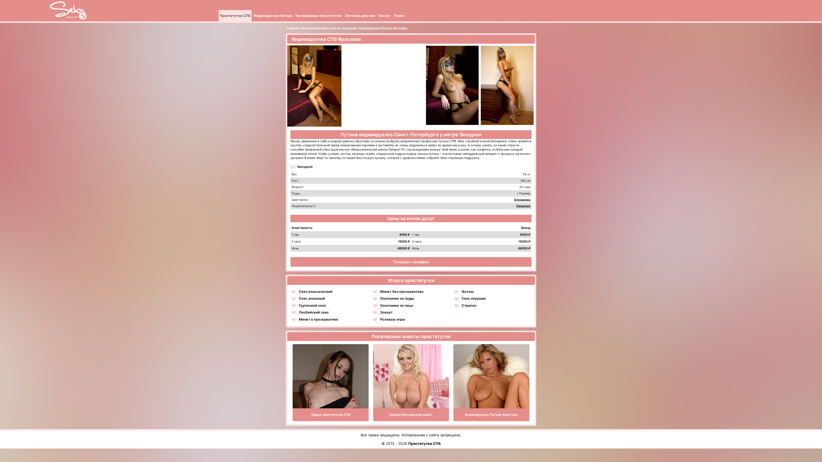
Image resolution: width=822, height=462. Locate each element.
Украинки (523, 206)
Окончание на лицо (396, 305)
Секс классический (315, 291)
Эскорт (384, 15)
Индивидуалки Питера (273, 15)
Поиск (399, 15)
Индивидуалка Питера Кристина (491, 415)
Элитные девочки (360, 15)
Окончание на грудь (397, 298)
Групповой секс (312, 305)
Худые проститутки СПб (330, 415)
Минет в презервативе (318, 319)
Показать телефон (411, 262)
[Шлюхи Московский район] (411, 398)
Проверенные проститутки (318, 15)
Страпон (469, 305)
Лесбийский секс (314, 312)
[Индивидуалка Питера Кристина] (491, 400)
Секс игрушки (474, 298)
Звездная (305, 166)
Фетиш (468, 291)
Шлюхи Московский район (410, 415)
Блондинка (522, 199)
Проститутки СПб (235, 15)
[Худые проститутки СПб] (331, 394)
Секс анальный (312, 298)
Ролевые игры (392, 319)
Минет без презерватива (401, 291)
